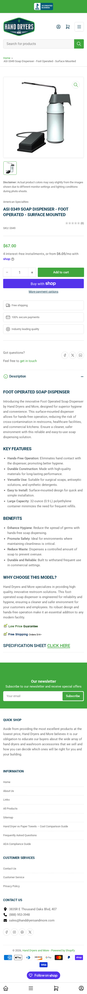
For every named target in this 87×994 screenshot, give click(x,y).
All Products (10, 808)
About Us (8, 791)
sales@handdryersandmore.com (31, 920)
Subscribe (73, 696)
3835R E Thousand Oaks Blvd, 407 (33, 909)
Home (6, 58)
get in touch (28, 361)
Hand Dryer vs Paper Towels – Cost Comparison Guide (35, 826)
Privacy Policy (11, 886)
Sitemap (8, 817)
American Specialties (16, 201)
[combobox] (43, 44)
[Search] (79, 43)
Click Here (58, 645)
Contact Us (9, 868)
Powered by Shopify (63, 950)
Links (6, 799)
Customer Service (13, 877)
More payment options (43, 291)
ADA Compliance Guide (17, 844)
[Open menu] (79, 26)
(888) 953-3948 (19, 915)
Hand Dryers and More (36, 950)
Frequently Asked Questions (20, 835)
